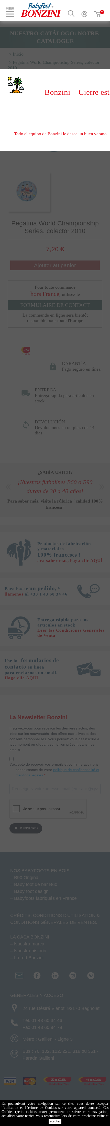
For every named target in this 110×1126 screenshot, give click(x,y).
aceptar (55, 1121)
